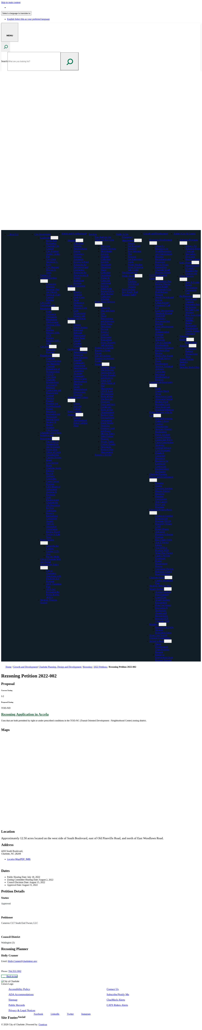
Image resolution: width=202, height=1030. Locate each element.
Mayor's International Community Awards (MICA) (52, 518)
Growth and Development (155, 233)
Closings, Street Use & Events (108, 368)
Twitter (70, 1014)
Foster (182, 364)
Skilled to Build (156, 641)
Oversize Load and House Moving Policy (108, 431)
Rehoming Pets (192, 304)
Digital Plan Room (164, 355)
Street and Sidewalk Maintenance (79, 333)
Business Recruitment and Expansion (163, 259)
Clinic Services (187, 276)
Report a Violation (77, 293)
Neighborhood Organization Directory (80, 392)
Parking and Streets (77, 318)
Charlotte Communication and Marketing (53, 361)
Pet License (190, 307)
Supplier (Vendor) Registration (163, 430)
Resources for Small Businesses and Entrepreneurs (163, 251)
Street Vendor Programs (107, 424)
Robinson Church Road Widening (163, 573)
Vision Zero (51, 449)
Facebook (38, 1014)
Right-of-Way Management (107, 450)
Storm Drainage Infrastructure (108, 343)
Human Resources (51, 410)
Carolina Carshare (77, 344)
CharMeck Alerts (116, 999)
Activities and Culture (78, 397)
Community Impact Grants (80, 377)
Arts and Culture (77, 407)
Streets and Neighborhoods (74, 233)
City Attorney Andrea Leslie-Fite (53, 254)
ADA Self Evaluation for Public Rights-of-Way (52, 593)
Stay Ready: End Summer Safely (130, 293)
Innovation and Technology (53, 415)
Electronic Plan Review (162, 351)
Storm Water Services (105, 302)
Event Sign (106, 380)
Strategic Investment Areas (163, 631)
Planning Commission (161, 497)
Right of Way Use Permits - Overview (107, 399)
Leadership (45, 238)
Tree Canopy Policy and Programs (161, 504)
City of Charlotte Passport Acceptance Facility (104, 358)
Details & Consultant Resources (160, 456)
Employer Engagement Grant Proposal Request (164, 657)
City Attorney (52, 430)
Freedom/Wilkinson (164, 409)
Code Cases (79, 297)
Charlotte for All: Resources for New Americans (53, 506)
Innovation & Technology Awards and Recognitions (161, 612)
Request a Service (103, 455)
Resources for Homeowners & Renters (80, 275)
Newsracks (106, 447)
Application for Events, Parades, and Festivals (108, 375)
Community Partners (191, 350)
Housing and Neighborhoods (53, 404)
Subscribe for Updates (52, 547)
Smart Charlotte (156, 589)
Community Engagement (79, 364)
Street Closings (80, 327)
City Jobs (44, 346)
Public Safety (122, 234)
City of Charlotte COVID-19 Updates (133, 283)
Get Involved (74, 349)
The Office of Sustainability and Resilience (53, 444)
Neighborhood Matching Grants (80, 384)
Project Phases (162, 529)
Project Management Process (161, 564)
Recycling (105, 246)
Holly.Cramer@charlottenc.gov (22, 961)
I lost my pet (191, 273)
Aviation (50, 427)
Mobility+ (154, 624)
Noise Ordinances (78, 301)
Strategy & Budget (51, 423)
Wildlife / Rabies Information (190, 323)
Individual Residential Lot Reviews (162, 377)
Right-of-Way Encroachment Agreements (107, 418)
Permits (98, 364)
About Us (105, 308)
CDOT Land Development (107, 392)
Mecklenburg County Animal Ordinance (192, 331)
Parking (77, 325)
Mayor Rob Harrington (51, 242)
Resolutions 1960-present (52, 320)
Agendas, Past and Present (52, 290)
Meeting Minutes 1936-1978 (53, 333)
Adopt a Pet (191, 246)
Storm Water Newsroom (106, 325)
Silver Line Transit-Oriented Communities (160, 636)
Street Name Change (79, 339)
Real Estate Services (78, 281)
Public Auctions (162, 434)
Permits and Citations (190, 300)
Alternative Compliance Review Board (53, 529)
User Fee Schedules (160, 338)
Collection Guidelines (106, 273)
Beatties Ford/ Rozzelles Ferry (162, 403)
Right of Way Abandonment (107, 411)
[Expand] (55, 234)
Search (4, 61)
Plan (130, 254)
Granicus (43, 1024)
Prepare (131, 243)
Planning (159, 483)
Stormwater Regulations (106, 338)
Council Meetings (48, 278)
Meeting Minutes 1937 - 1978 (53, 341)
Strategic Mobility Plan (160, 586)
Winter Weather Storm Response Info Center (135, 267)
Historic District (162, 491)
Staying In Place (81, 262)
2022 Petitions (101, 667)
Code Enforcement (76, 286)
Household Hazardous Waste (106, 267)
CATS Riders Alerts (117, 1005)
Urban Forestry (162, 302)
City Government (42, 234)
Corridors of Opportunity (161, 382)
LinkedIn (55, 1014)
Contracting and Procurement (53, 391)
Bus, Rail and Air (103, 237)
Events (76, 403)
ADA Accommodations (21, 994)
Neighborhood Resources (80, 353)
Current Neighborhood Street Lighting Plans (80, 421)
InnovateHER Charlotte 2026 (162, 619)
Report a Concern (105, 333)
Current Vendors (163, 437)
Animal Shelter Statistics (187, 360)
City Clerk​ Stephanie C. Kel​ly (52, 262)
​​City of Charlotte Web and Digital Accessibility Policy (50, 562)
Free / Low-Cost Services (193, 316)
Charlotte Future (157, 577)
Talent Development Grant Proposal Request (162, 648)
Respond (132, 256)
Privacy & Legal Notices (22, 1010)
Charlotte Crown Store (50, 432)
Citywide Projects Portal (160, 509)
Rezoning (159, 494)
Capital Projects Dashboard (162, 557)
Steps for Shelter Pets (189, 367)
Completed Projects (164, 569)
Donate (183, 339)
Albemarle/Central (163, 399)
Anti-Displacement (52, 498)
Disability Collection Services (105, 259)
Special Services (108, 248)
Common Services (163, 488)
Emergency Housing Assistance (78, 257)
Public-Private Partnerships (161, 266)
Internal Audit (52, 419)
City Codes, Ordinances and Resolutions (47, 305)
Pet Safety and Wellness (192, 311)
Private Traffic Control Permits (108, 442)
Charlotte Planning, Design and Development (161, 475)
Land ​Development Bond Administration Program (164, 330)
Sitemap (13, 999)
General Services (50, 396)
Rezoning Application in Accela (25, 714)
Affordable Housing (78, 244)
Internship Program (50, 350)
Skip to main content (10, 2)
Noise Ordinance (51, 312)
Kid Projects (191, 342)
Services (93, 234)
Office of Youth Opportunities (53, 453)
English (28, 7)
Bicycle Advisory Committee (51, 476)
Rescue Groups (192, 259)
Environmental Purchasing (162, 470)
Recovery (132, 248)
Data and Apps (108, 310)
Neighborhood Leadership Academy (80, 371)
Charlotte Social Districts (53, 469)
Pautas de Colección (105, 279)
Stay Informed (134, 251)
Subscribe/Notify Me (118, 994)
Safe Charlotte (128, 289)
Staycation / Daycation (190, 255)
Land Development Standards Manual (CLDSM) (164, 313)
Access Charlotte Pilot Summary (163, 593)
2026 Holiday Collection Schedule (107, 296)
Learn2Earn (160, 597)
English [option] (28, 19)
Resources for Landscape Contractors (161, 464)
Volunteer (184, 336)
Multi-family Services (106, 252)
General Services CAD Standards (163, 449)
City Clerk (51, 377)
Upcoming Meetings (51, 285)
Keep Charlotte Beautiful (80, 358)
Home (8, 667)
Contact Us (45, 275)
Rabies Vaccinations (191, 286)
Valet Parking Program (107, 437)
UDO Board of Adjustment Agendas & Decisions (53, 490)
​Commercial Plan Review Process (163, 282)
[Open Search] (5, 47)
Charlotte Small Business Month (162, 271)
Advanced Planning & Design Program (164, 534)
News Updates (47, 540)
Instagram (86, 1014)
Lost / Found (186, 262)
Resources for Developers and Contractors (80, 267)
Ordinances (51, 317)
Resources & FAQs (164, 627)
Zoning (158, 486)
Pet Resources (186, 296)
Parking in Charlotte (104, 348)
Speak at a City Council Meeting (53, 297)
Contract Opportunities (161, 425)
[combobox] (16, 13)
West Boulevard (162, 407)
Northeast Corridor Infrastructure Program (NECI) (164, 518)
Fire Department (129, 272)
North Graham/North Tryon (162, 391)
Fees (103, 313)
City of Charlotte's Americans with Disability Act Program (53, 576)
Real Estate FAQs (163, 540)
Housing (72, 240)
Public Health (128, 276)
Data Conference (163, 605)
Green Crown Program (52, 482)
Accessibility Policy (19, 989)
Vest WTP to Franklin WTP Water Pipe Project (164, 550)
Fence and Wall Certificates (108, 405)
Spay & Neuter (192, 282)
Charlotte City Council (52, 247)
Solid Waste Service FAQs (107, 289)
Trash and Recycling (104, 240)
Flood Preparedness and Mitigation (107, 318)
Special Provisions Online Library (163, 419)
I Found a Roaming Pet (191, 269)
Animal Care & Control (185, 233)
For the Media (52, 556)
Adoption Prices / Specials (193, 250)
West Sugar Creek (163, 396)
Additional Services (106, 284)
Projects (104, 329)
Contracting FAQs (163, 440)
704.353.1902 (14, 971)
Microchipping (192, 265)
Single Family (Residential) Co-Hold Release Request (163, 290)
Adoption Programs (189, 240)
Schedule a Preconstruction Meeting (162, 321)
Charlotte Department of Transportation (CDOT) (53, 370)
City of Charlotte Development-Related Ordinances (164, 345)
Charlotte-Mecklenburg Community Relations (52, 383)
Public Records (17, 1005)
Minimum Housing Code (80, 306)
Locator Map (18, 859)
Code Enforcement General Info (79, 313)
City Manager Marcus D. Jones (52, 270)
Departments (46, 355)
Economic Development (160, 240)
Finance (50, 401)
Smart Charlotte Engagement (162, 601)
